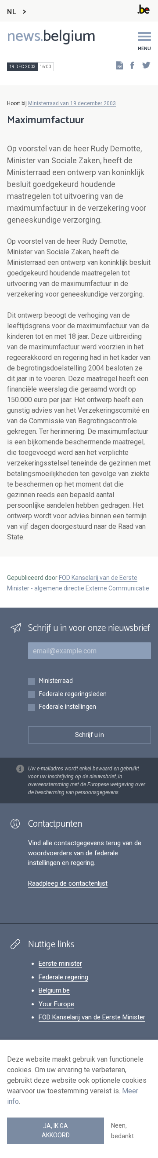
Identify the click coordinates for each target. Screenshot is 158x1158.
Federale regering (63, 977)
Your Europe (56, 1004)
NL (11, 12)
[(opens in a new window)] (129, 65)
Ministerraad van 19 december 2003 (72, 103)
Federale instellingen (67, 707)
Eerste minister (60, 963)
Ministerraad (56, 681)
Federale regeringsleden (73, 694)
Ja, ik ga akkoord (56, 1130)
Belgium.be (54, 990)
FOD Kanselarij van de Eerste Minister (92, 1017)
